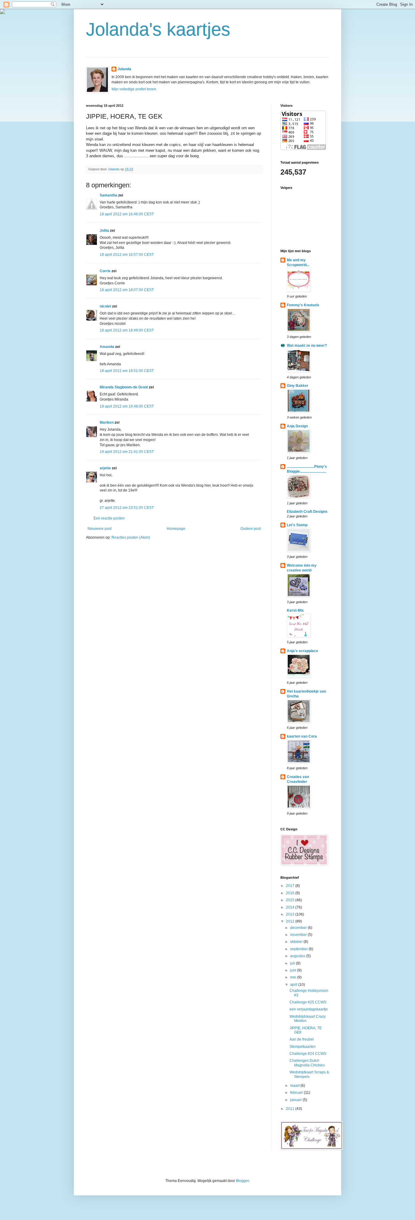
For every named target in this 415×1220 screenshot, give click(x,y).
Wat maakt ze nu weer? (307, 345)
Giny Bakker (297, 386)
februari (297, 1092)
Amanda (107, 347)
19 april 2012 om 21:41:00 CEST (127, 452)
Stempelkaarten (303, 1046)
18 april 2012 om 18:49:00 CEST (127, 330)
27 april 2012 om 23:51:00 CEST (127, 508)
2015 (290, 900)
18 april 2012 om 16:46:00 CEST (127, 214)
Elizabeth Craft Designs (307, 511)
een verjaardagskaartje (309, 1009)
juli (293, 963)
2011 (290, 1109)
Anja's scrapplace (302, 651)
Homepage (176, 529)
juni (293, 970)
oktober (297, 942)
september (299, 949)
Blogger (242, 1181)
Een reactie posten (109, 518)
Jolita (104, 230)
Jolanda (124, 69)
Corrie (105, 271)
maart (295, 1085)
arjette (105, 468)
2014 (290, 907)
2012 (290, 921)
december (299, 928)
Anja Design (297, 426)
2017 (290, 886)
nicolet (105, 306)
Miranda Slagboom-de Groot (124, 387)
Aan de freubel (302, 1039)
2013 (290, 914)
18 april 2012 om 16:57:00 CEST (127, 254)
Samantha (108, 195)
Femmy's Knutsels (303, 305)
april (294, 984)
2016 (290, 893)
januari (296, 1100)
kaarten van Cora (302, 736)
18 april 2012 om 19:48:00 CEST (127, 406)
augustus (298, 956)
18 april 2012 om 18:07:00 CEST (127, 290)
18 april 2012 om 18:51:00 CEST (127, 371)
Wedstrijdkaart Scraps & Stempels (309, 1074)
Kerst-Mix (295, 610)
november (299, 935)
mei (293, 977)
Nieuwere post (99, 529)
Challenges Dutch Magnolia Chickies (307, 1062)
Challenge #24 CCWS (308, 1053)
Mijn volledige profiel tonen (133, 89)
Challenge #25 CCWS (308, 1002)
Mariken (107, 422)
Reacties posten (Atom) (130, 537)
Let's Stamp (297, 525)
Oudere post (250, 529)
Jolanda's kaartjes (158, 29)
